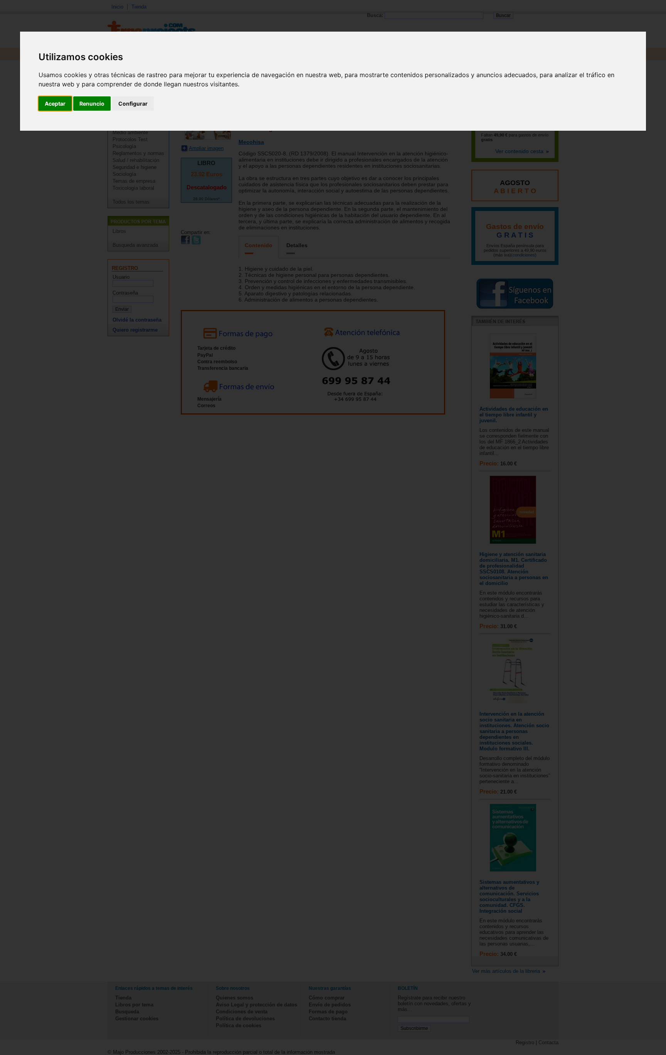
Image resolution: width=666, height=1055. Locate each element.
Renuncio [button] (91, 103)
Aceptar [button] (55, 103)
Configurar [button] (133, 103)
